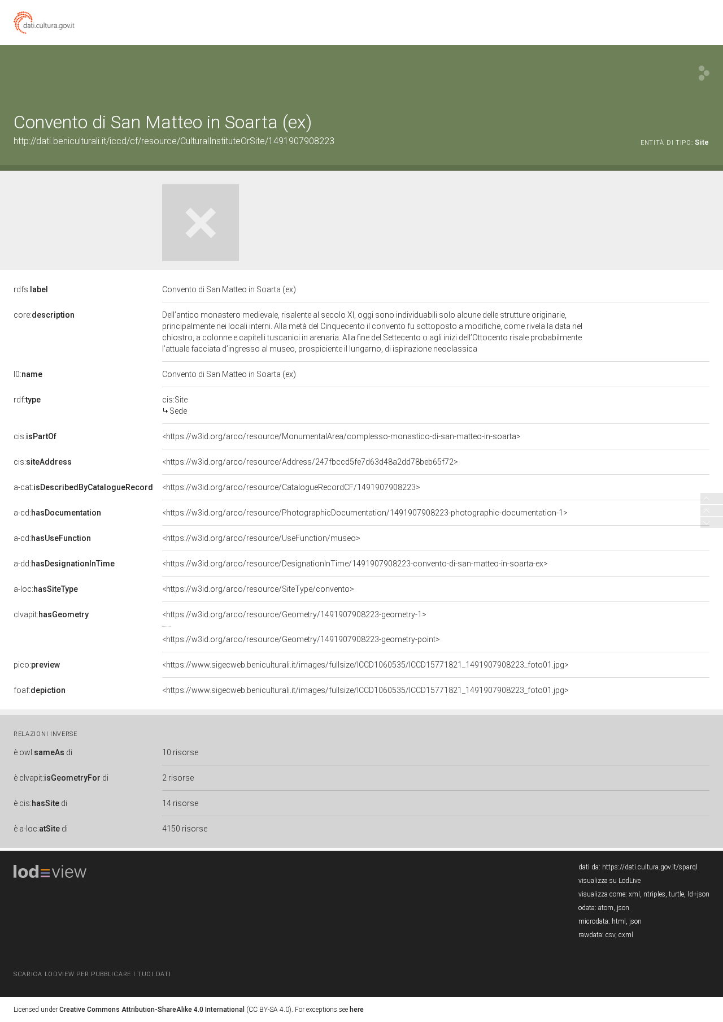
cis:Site (175, 405)
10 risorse (180, 752)
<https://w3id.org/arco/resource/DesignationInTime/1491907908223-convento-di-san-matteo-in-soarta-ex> (355, 563)
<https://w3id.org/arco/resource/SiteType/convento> (258, 589)
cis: (35, 436)
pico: (37, 664)
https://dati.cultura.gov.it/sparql (650, 867)
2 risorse (178, 777)
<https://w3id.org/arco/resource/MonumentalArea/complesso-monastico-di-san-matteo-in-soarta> (341, 436)
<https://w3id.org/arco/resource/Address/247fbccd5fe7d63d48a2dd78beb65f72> (310, 461)
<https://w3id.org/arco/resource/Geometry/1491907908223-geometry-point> (301, 639)
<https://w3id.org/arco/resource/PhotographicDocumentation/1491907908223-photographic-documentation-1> (365, 512)
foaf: (40, 690)
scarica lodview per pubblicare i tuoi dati (92, 974)
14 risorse (180, 803)
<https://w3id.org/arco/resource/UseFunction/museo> (261, 538)
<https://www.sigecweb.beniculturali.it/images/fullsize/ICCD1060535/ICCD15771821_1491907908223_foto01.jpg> (365, 664)
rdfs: (31, 289)
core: (44, 314)
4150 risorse (184, 828)
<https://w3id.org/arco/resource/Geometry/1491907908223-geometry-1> (294, 614)
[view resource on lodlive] (704, 73)
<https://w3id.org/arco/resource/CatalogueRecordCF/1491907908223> (291, 487)
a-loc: (46, 589)
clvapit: (51, 614)
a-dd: (64, 563)
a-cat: (83, 487)
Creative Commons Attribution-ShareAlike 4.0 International (152, 1010)
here (357, 1010)
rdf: (27, 399)
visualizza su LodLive (609, 881)
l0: (28, 374)
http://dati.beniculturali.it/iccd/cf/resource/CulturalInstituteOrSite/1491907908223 (174, 141)
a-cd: (57, 512)
